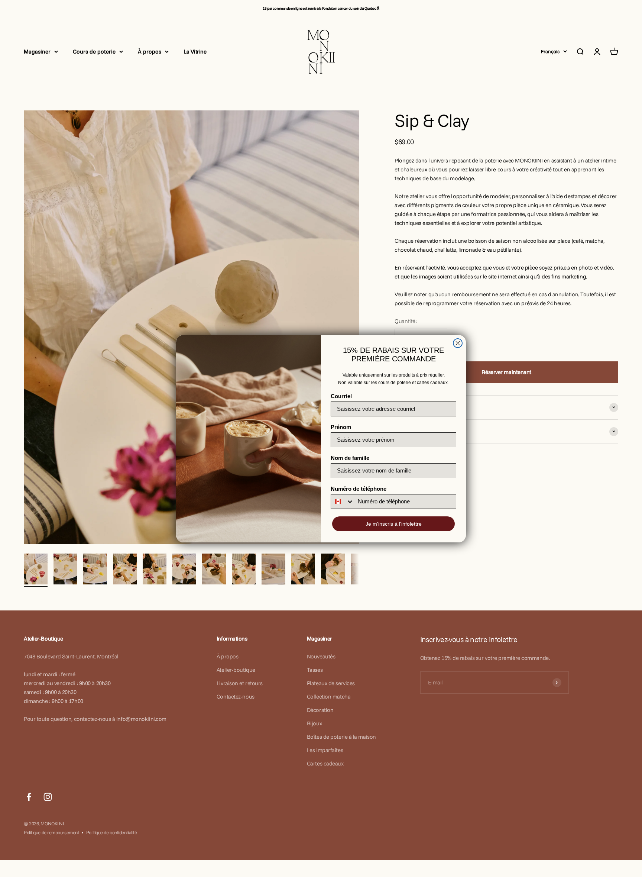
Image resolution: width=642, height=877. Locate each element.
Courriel (341, 396)
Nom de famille (350, 458)
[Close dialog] (457, 343)
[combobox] (342, 501)
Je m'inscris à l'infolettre (394, 524)
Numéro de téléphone (358, 489)
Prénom (341, 427)
